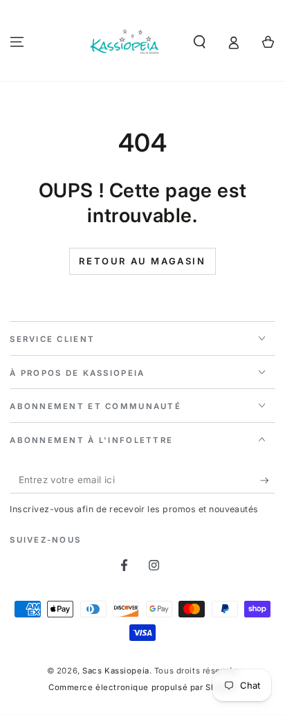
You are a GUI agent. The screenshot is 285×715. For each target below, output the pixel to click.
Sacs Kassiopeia (115, 671)
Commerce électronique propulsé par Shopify (142, 687)
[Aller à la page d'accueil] (125, 42)
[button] (200, 41)
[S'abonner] (267, 480)
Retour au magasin (142, 260)
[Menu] (17, 41)
